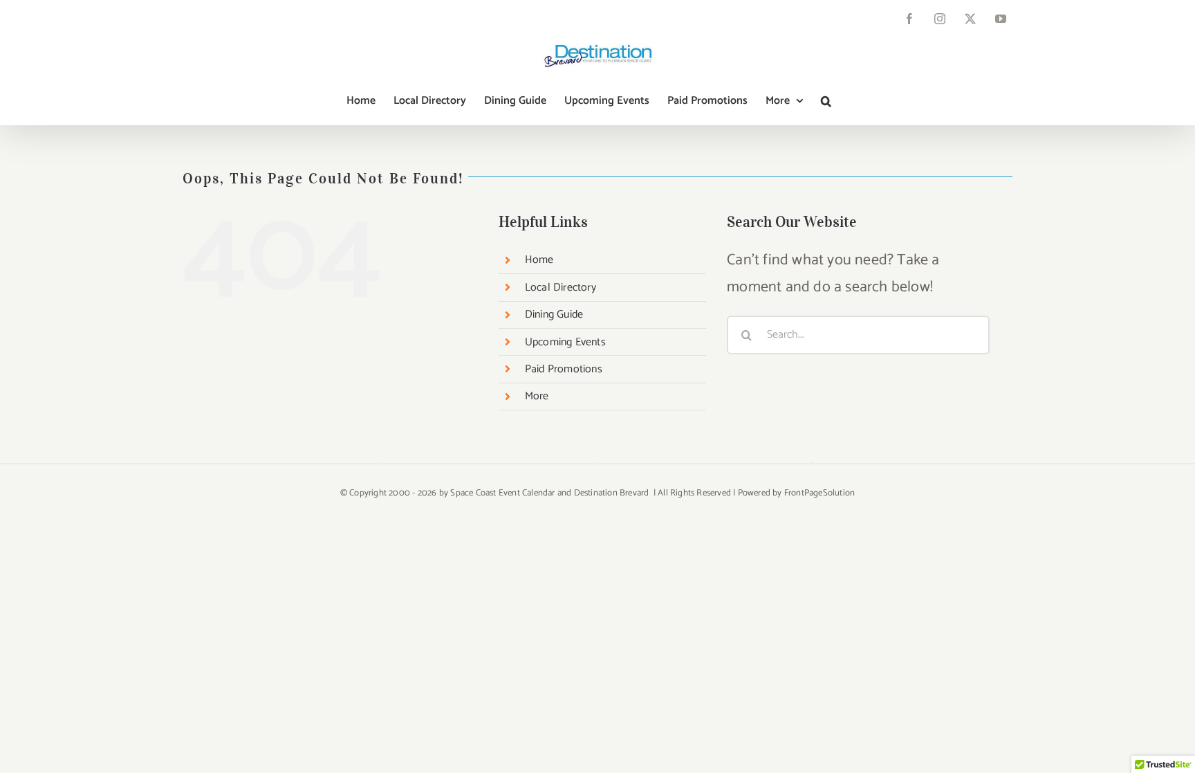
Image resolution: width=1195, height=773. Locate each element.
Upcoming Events (565, 342)
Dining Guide (554, 314)
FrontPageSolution (819, 493)
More (537, 396)
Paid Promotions (563, 369)
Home (539, 260)
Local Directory (560, 287)
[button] (826, 101)
